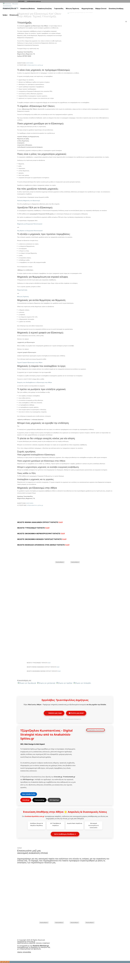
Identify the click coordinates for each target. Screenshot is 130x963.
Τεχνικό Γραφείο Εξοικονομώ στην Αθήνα (29, 362)
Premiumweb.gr (39, 800)
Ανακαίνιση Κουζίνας (44, 8)
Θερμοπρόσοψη (87, 8)
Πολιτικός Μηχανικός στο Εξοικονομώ (28, 200)
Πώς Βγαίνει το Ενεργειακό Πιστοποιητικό (30, 230)
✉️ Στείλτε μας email (76, 713)
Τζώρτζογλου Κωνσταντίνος (40, 730)
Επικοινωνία (14, 15)
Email (90, 881)
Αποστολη (107, 914)
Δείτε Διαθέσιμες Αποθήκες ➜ (65, 834)
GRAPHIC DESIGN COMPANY (39, 943)
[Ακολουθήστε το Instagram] (68, 562)
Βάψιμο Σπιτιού (100, 8)
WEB (19, 943)
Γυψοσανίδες (58, 8)
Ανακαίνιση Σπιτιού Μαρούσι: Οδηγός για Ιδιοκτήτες (47, 586)
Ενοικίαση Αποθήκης (116, 8)
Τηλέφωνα (39, 881)
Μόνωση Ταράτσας (72, 8)
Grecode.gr (25, 800)
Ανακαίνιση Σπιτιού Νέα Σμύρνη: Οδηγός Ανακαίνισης (47, 636)
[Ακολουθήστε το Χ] (67, 922)
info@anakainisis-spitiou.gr (35, 65)
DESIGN (24, 943)
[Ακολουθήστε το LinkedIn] (82, 922)
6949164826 (21, 1)
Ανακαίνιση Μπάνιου (27, 8)
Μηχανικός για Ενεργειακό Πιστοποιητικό (29, 224)
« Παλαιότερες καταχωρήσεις (35, 656)
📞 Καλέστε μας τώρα (54, 713)
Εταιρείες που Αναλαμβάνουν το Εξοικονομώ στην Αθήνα (34, 382)
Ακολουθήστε (59, 562)
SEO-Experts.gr (54, 800)
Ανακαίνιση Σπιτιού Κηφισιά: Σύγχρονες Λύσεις (45, 611)
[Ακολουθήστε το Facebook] (52, 562)
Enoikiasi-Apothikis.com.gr (34, 816)
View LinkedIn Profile (28, 794)
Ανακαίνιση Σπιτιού (9, 8)
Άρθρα (5, 15)
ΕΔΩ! (61, 522)
